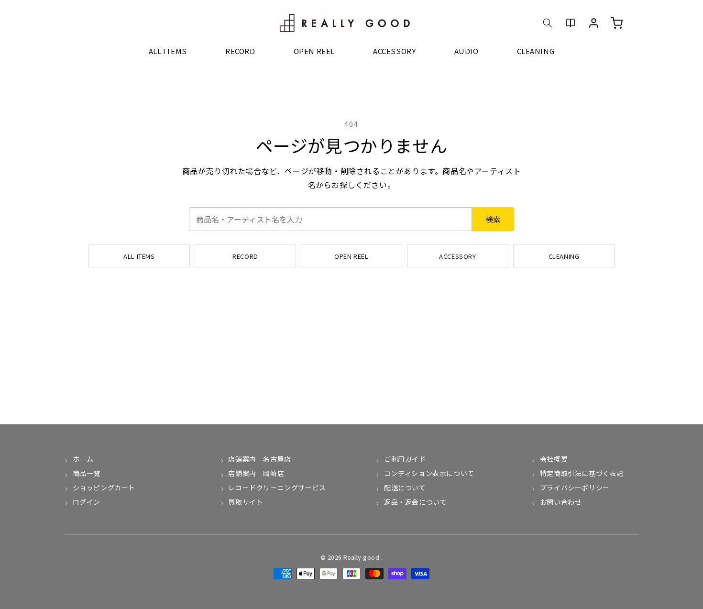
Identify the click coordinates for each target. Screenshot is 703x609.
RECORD (245, 256)
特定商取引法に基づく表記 (582, 473)
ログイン (86, 502)
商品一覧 (86, 473)
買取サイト (245, 502)
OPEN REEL (351, 256)
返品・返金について (415, 502)
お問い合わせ (561, 502)
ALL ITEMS (138, 256)
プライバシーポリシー (575, 487)
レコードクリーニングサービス (277, 487)
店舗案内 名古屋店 (259, 459)
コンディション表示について (429, 473)
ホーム (83, 459)
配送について (405, 487)
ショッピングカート (104, 487)
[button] (547, 22)
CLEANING (564, 256)
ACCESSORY (457, 256)
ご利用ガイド (405, 459)
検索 (493, 219)
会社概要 (554, 459)
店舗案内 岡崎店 (256, 473)
